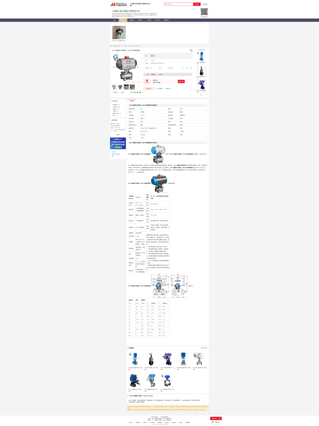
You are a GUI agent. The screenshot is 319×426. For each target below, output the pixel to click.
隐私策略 (160, 422)
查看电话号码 (117, 126)
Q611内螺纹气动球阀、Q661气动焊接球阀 (161, 418)
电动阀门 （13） (116, 109)
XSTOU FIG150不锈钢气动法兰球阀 (119, 40)
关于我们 (131, 422)
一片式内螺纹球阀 (185, 400)
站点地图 (152, 422)
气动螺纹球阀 (149, 400)
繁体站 (180, 422)
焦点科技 (161, 424)
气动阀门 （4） (116, 111)
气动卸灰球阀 (131, 402)
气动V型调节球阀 (195, 400)
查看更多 (118, 134)
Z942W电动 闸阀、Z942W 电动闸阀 (205, 76)
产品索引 (114, 152)
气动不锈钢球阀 (176, 400)
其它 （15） (115, 115)
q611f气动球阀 (132, 400)
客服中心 (145, 422)
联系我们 (138, 422)
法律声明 (174, 422)
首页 (111, 46)
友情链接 (187, 422)
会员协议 (167, 422)
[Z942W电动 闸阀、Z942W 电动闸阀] (202, 70)
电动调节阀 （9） (116, 104)
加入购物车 (160, 88)
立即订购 (167, 88)
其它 (119, 46)
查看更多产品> (204, 348)
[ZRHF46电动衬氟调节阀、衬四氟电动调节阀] (202, 56)
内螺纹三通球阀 (140, 402)
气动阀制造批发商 (164, 417)
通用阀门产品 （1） (117, 113)
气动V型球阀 (167, 400)
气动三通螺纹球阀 (158, 400)
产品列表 (115, 46)
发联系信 (148, 88)
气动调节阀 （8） (116, 107)
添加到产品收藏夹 (116, 154)
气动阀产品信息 (154, 417)
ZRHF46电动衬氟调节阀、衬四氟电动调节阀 (206, 62)
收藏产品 (115, 92)
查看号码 (181, 81)
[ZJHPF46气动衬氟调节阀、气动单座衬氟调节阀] (202, 85)
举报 (123, 92)
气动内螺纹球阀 (141, 400)
